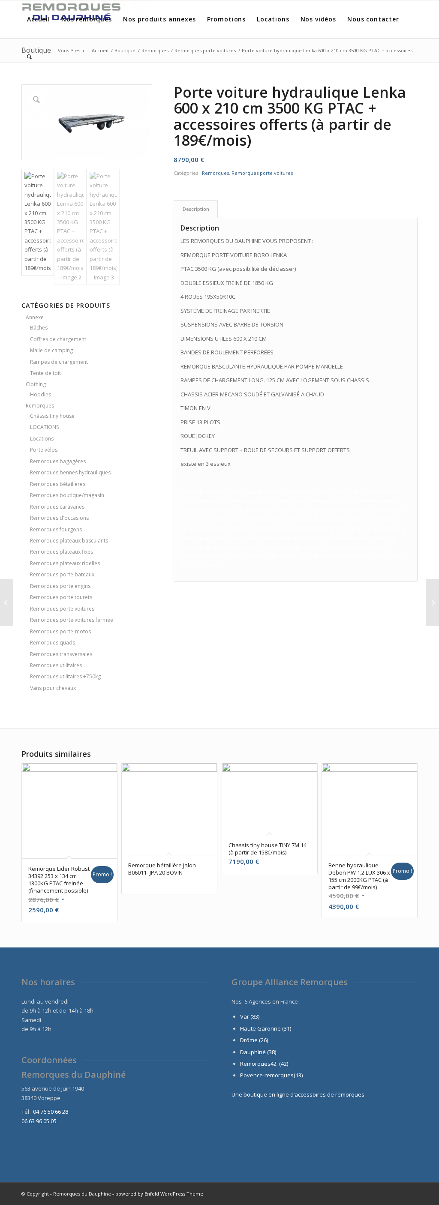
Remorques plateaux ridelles (65, 563)
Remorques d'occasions (59, 518)
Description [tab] (196, 209)
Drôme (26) (254, 1040)
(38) (271, 1052)
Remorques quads (52, 642)
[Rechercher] (29, 57)
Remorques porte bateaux (62, 574)
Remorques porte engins (60, 586)
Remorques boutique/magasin (67, 495)
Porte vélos (43, 449)
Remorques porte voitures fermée (71, 619)
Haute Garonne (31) (265, 1028)
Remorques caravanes (57, 506)
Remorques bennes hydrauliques (70, 472)
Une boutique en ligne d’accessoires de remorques (298, 1094)
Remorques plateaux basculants (69, 540)
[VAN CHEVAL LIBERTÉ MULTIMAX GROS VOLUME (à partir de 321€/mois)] (432, 602)
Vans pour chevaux (53, 688)
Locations (42, 438)
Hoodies (40, 394)
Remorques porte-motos (60, 631)
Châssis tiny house (52, 416)
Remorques (40, 405)
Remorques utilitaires (56, 665)
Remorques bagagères (58, 461)
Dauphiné (253, 1052)
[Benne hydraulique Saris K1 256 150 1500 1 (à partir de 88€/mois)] (6, 602)
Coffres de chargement (58, 339)
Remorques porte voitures (62, 608)
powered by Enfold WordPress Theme (159, 1193)
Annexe (35, 317)
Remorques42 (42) (264, 1063)
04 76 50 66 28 (50, 1111)
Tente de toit (45, 373)
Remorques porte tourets (61, 597)
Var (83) (249, 1016)
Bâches (39, 327)
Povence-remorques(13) (271, 1075)
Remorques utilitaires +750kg (65, 676)
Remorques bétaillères (57, 484)
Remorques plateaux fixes (61, 551)
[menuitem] (38, 19)
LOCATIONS (44, 427)
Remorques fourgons (56, 529)
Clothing (36, 384)
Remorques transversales (61, 654)
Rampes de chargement (59, 362)
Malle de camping (51, 350)
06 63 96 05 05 (39, 1121)
